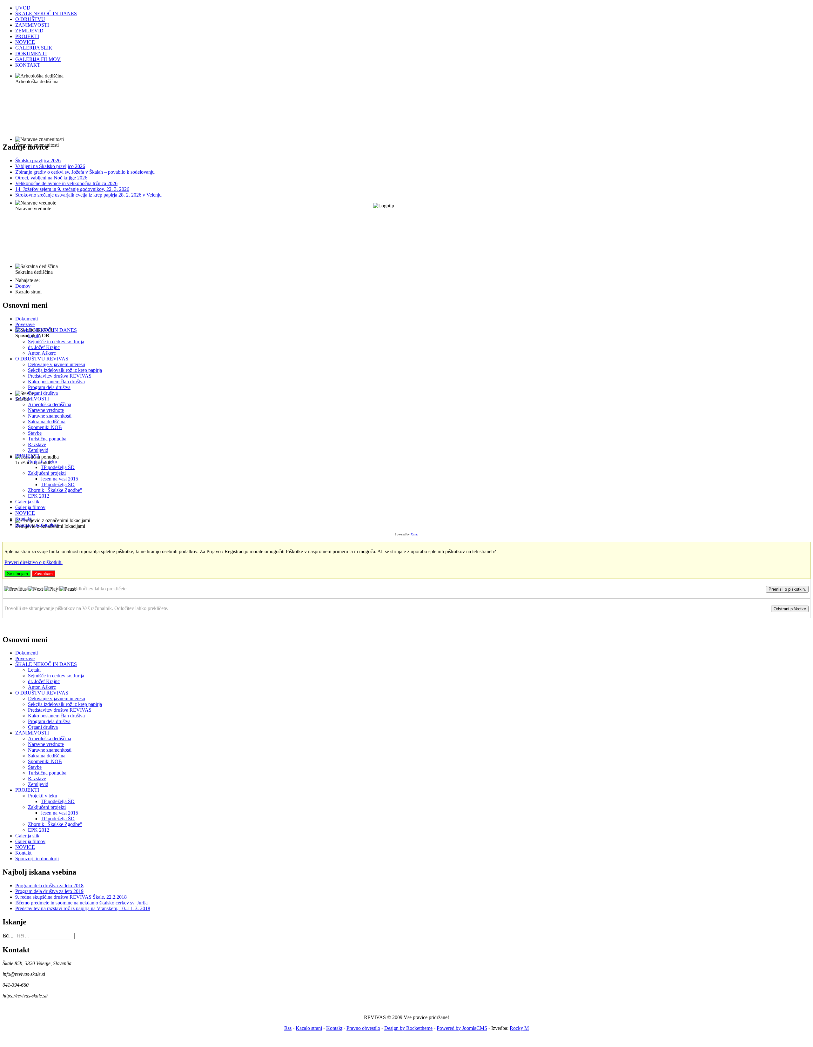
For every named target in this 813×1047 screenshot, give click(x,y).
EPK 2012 (38, 496)
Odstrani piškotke (790, 609)
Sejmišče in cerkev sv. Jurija (56, 341)
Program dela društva (49, 387)
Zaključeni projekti (47, 473)
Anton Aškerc (42, 353)
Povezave (25, 324)
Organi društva (43, 393)
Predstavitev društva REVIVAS (59, 376)
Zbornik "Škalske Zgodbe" (55, 490)
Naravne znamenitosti (49, 416)
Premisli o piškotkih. (787, 589)
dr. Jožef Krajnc (44, 347)
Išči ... (9, 935)
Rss (288, 1028)
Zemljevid (38, 450)
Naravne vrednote (46, 410)
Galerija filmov (30, 507)
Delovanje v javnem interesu (56, 364)
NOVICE (25, 513)
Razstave (37, 444)
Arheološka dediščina (49, 404)
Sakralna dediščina (46, 421)
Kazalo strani (309, 1028)
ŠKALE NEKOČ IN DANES (46, 330)
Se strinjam (17, 573)
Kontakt (23, 518)
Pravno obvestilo (363, 1028)
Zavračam (43, 573)
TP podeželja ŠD (58, 467)
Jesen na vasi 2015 (59, 478)
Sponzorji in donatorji (37, 524)
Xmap (414, 534)
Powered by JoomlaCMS (462, 1028)
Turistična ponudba (47, 438)
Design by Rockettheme (408, 1028)
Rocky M (519, 1028)
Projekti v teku (42, 461)
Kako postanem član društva (56, 381)
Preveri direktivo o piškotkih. (33, 562)
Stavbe (35, 433)
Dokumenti (26, 318)
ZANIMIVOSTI (32, 398)
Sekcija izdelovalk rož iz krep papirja (65, 370)
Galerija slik (27, 501)
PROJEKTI (27, 456)
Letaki (34, 336)
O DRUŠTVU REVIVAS (41, 358)
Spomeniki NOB (45, 427)
